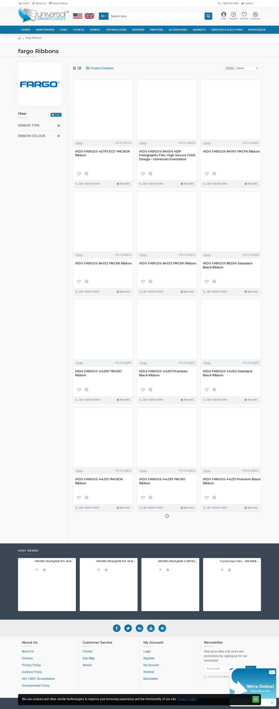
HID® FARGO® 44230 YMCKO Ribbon (162, 481)
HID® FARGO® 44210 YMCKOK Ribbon (99, 481)
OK (255, 699)
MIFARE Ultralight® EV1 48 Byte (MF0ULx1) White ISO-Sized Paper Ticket (54, 561)
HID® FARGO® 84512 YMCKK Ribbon (103, 263)
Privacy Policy (186, 699)
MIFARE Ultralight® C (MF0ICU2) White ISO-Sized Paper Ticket (178, 561)
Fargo (79, 143)
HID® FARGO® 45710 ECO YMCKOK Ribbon (102, 153)
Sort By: (230, 68)
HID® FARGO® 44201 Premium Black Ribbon (163, 373)
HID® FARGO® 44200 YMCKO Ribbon (98, 373)
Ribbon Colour (31, 136)
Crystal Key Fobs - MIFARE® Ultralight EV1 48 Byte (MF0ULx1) (239, 561)
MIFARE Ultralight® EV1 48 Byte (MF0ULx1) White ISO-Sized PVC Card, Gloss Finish (116, 561)
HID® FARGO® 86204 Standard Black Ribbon (227, 265)
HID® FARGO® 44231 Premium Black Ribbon (232, 481)
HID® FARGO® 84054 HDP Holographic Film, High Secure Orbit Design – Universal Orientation (167, 155)
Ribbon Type (29, 125)
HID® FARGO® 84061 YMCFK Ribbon (231, 151)
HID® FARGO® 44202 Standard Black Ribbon (227, 373)
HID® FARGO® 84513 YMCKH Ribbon (167, 263)
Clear (57, 114)
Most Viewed (28, 550)
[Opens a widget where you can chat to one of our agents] (253, 687)
